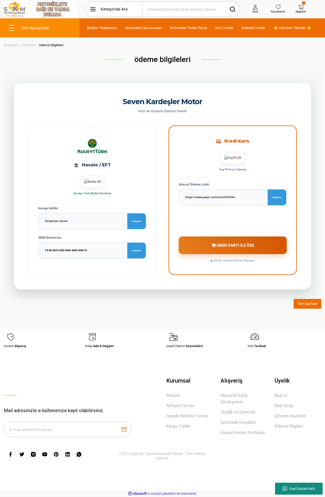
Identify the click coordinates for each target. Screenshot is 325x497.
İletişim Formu (180, 405)
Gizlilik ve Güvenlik (238, 412)
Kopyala (136, 221)
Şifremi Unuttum (290, 415)
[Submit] (124, 429)
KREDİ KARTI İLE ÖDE (235, 245)
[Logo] (41, 9)
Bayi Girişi (284, 405)
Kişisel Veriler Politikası (243, 432)
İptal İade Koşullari (238, 422)
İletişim (173, 395)
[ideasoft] (137, 493)
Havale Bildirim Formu (187, 415)
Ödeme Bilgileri (289, 426)
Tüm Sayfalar (307, 304)
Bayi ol (281, 395)
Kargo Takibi (178, 426)
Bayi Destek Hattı (302, 489)
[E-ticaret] (162, 493)
